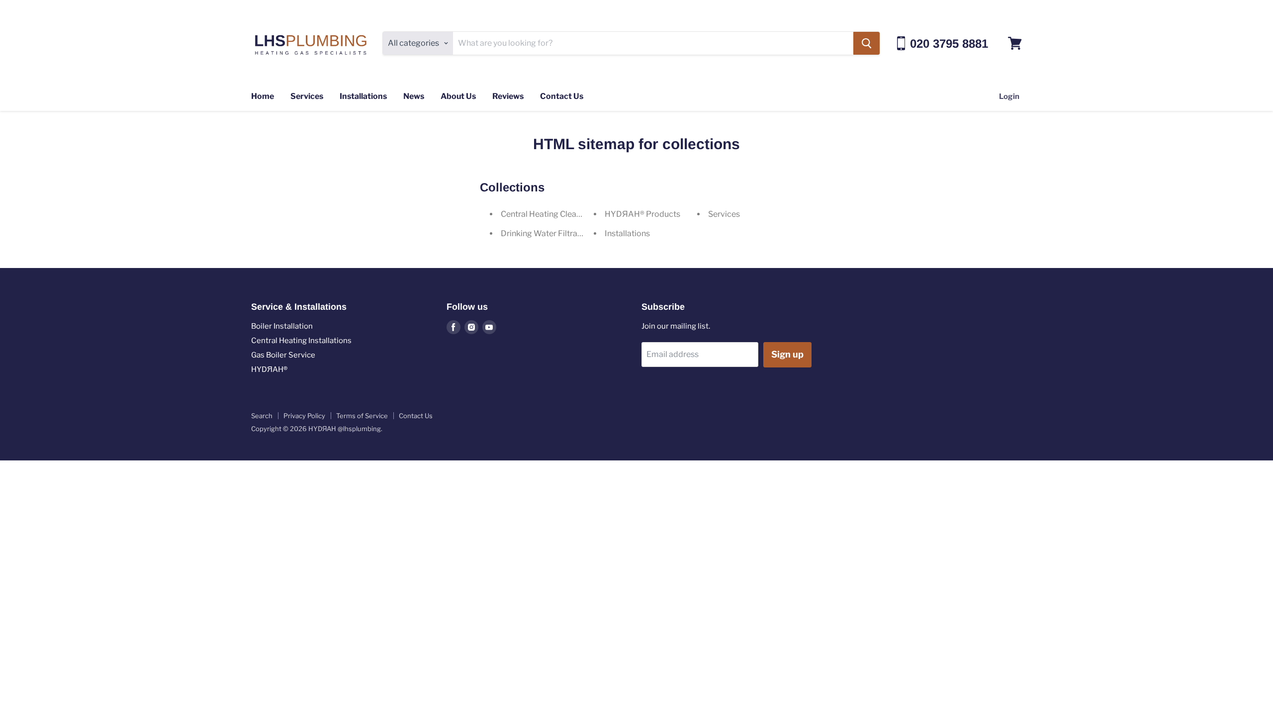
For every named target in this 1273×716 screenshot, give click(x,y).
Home (262, 96)
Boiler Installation (282, 326)
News (413, 96)
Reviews (508, 96)
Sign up (787, 354)
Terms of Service (362, 416)
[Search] (866, 43)
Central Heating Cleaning (546, 214)
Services (306, 96)
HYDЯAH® (269, 369)
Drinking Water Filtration (546, 233)
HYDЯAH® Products (642, 214)
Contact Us (561, 96)
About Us (458, 96)
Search (262, 416)
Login (1009, 96)
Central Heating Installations (301, 340)
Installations (363, 96)
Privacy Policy (304, 416)
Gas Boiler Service (283, 355)
